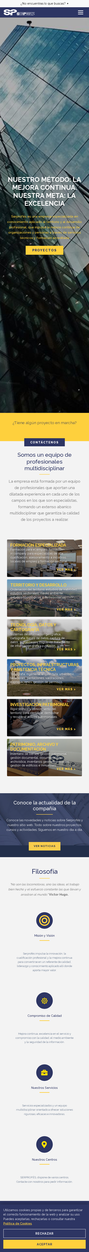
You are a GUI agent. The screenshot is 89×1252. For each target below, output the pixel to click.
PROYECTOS (44, 250)
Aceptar (44, 1244)
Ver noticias (44, 846)
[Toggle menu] (80, 12)
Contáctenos (44, 442)
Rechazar (44, 1233)
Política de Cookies (17, 1223)
